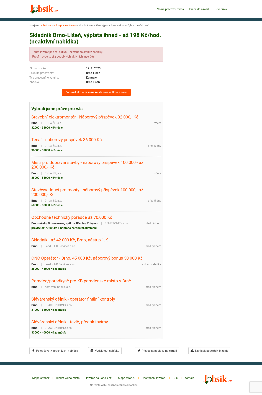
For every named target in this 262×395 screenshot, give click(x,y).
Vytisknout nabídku (106, 350)
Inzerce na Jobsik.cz (99, 378)
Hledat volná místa (68, 378)
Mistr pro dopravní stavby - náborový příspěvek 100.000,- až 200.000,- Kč (87, 165)
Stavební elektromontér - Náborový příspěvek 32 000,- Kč (84, 117)
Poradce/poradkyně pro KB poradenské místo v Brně (81, 281)
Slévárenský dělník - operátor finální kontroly (73, 299)
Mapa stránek (41, 378)
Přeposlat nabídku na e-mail (159, 350)
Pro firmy (221, 9)
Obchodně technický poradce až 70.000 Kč (71, 217)
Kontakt (189, 378)
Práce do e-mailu (199, 9)
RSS (175, 378)
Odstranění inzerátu (154, 378)
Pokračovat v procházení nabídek (56, 350)
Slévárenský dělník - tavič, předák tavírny (69, 322)
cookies (133, 385)
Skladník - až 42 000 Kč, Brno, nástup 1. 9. (70, 240)
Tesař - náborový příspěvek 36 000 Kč (66, 139)
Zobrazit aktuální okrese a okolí (96, 92)
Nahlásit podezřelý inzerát (211, 350)
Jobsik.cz (45, 25)
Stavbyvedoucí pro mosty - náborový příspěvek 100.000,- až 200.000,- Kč (87, 192)
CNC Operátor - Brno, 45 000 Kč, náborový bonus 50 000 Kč (87, 258)
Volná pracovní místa (170, 9)
